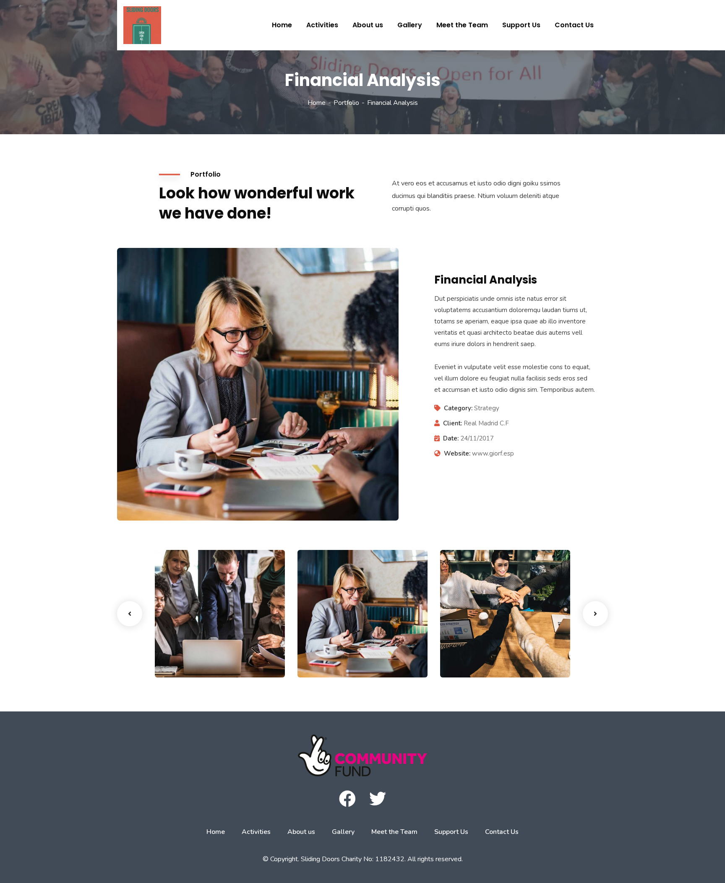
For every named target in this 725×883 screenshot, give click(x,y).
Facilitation (185, 660)
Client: (452, 423)
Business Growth (343, 647)
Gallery (343, 831)
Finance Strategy (201, 647)
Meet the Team (394, 831)
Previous (129, 613)
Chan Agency (479, 647)
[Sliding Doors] (136, 25)
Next (595, 613)
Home (317, 102)
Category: (458, 408)
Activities (256, 831)
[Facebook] (347, 799)
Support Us (451, 831)
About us (301, 831)
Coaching (325, 660)
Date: (451, 438)
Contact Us (502, 831)
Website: (457, 453)
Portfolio (346, 102)
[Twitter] (377, 799)
